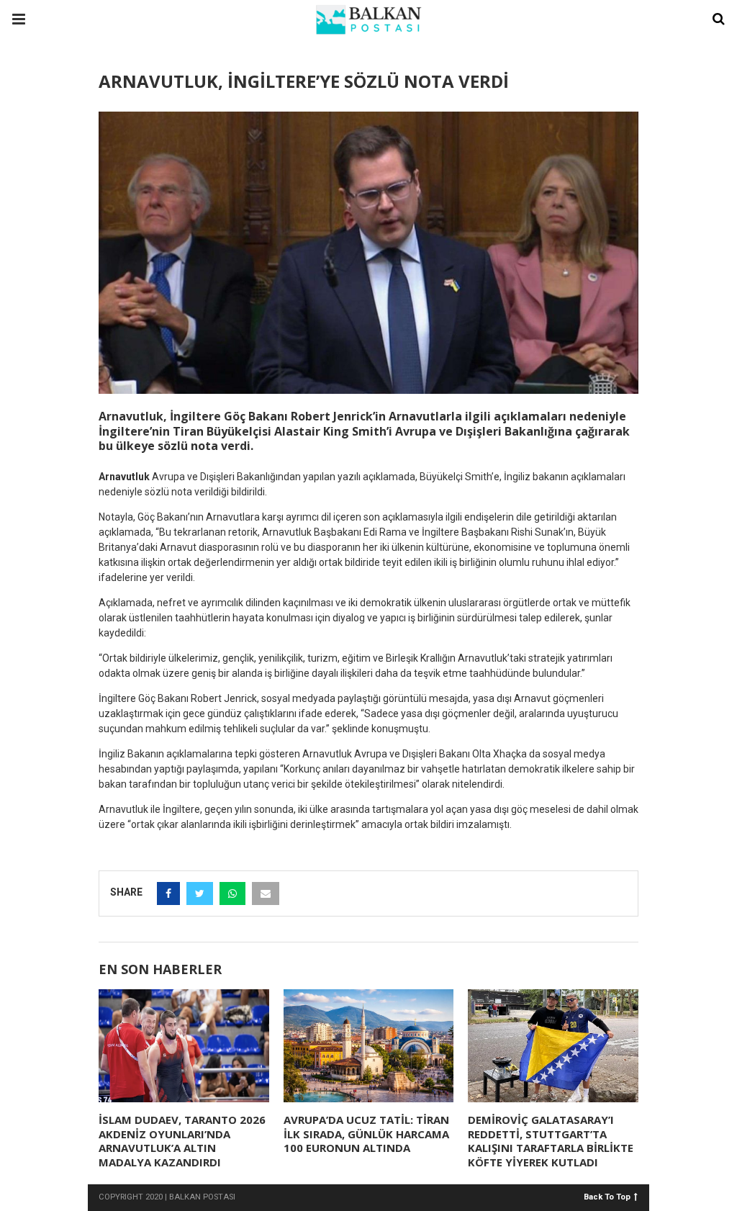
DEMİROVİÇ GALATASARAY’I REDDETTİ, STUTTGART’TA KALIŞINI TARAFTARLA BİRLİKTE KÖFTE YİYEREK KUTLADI (550, 1140)
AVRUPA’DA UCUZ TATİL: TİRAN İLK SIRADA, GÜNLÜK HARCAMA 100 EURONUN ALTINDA (366, 1133)
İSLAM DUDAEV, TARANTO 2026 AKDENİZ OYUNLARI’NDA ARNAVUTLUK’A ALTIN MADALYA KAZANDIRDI (182, 1140)
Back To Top (607, 1196)
